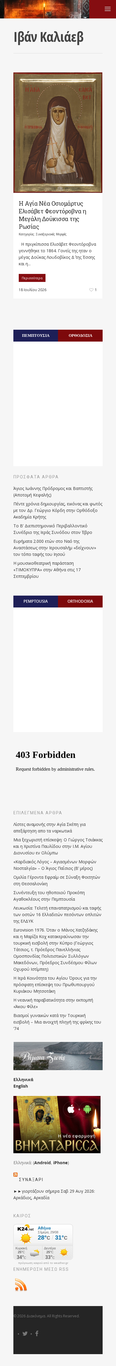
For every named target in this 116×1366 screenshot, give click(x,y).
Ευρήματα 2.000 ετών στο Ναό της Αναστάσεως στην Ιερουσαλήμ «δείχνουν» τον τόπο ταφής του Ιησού (54, 547)
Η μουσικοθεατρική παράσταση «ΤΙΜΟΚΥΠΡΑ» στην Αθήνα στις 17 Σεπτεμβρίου (47, 569)
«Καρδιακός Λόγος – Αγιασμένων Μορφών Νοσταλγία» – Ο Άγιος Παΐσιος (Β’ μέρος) (54, 865)
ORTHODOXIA (80, 601)
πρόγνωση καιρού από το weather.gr (43, 1263)
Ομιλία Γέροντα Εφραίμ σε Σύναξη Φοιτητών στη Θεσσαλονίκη (56, 880)
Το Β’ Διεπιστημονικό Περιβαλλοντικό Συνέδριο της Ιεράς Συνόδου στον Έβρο (52, 529)
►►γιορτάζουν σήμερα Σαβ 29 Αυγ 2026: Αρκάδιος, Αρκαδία (54, 1194)
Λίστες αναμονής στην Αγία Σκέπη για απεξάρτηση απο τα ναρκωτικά (49, 827)
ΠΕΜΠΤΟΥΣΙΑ (35, 335)
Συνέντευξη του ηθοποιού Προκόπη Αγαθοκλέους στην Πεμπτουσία (49, 896)
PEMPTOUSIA (35, 601)
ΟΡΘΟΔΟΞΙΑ (80, 335)
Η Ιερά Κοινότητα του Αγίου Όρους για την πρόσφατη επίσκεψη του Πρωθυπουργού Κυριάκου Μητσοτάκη (55, 984)
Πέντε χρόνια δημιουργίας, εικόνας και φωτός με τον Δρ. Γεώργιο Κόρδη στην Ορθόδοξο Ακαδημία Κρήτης (57, 510)
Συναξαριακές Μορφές (51, 234)
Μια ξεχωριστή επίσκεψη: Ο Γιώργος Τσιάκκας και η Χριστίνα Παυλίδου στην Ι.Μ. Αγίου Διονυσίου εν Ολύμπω (58, 846)
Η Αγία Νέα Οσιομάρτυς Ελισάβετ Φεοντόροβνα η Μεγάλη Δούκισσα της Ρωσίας (52, 214)
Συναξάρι (31, 1179)
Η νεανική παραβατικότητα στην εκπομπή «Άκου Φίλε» (53, 1003)
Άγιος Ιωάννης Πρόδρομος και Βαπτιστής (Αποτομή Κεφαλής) (53, 492)
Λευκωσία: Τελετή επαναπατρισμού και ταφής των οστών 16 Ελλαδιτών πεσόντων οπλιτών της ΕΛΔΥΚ (57, 914)
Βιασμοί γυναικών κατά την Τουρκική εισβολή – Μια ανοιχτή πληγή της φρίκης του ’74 (57, 1022)
